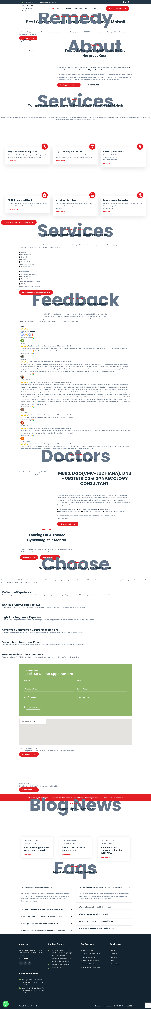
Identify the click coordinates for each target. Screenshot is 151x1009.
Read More (27, 854)
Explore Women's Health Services (34, 292)
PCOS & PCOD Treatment (90, 960)
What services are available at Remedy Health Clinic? (43, 909)
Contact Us (115, 964)
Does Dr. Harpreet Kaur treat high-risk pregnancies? (42, 916)
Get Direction (27, 754)
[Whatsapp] (6, 1004)
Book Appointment (115, 8)
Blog (112, 960)
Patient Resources (80, 8)
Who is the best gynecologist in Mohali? (37, 887)
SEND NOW (31, 707)
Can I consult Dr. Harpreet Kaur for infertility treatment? (43, 930)
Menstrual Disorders (89, 964)
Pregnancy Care (87, 950)
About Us (114, 954)
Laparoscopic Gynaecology (91, 967)
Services (67, 8)
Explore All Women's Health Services (17, 222)
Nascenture (109, 1006)
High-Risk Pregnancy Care (91, 954)
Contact (93, 8)
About (59, 8)
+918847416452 (28, 2)
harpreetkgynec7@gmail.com (47, 2)
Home (52, 8)
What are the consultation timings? (93, 914)
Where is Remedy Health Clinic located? (95, 907)
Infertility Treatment (89, 957)
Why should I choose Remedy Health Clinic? (96, 928)
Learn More (12, 160)
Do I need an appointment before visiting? (96, 921)
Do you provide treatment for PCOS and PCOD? (40, 923)
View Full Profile (65, 524)
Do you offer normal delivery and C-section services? (100, 887)
